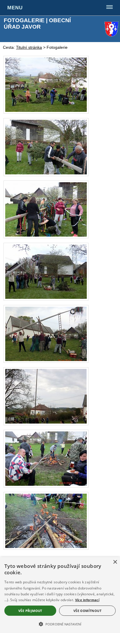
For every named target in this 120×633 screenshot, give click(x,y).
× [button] (115, 562)
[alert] (60, 595)
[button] (60, 623)
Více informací (87, 600)
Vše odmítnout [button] (87, 610)
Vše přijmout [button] (30, 610)
